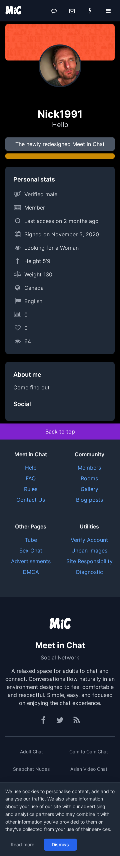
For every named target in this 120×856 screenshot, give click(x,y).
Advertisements (31, 561)
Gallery (89, 489)
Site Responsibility (89, 561)
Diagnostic (89, 572)
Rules (30, 489)
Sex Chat (30, 550)
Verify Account (89, 539)
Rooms (89, 478)
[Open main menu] (108, 10)
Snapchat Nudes (31, 769)
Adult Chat (31, 751)
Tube (31, 539)
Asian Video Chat (88, 769)
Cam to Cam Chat (88, 751)
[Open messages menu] (72, 10)
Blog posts (89, 499)
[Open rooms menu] (54, 10)
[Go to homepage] (60, 624)
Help (31, 467)
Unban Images (89, 550)
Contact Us (30, 499)
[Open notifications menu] (90, 10)
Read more (22, 844)
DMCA (31, 572)
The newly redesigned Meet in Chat (60, 144)
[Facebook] (43, 720)
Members (89, 467)
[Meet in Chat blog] (76, 720)
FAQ (31, 478)
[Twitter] (60, 720)
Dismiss (60, 844)
